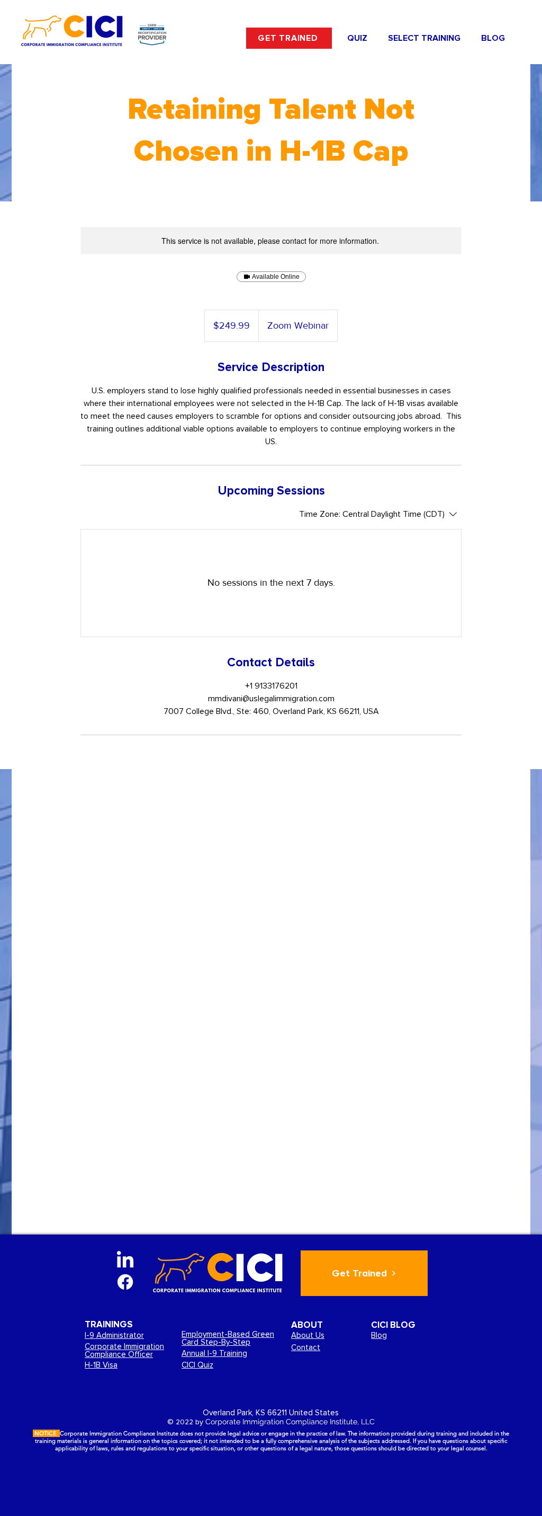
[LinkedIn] (125, 1260)
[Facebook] (125, 1282)
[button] (424, 38)
